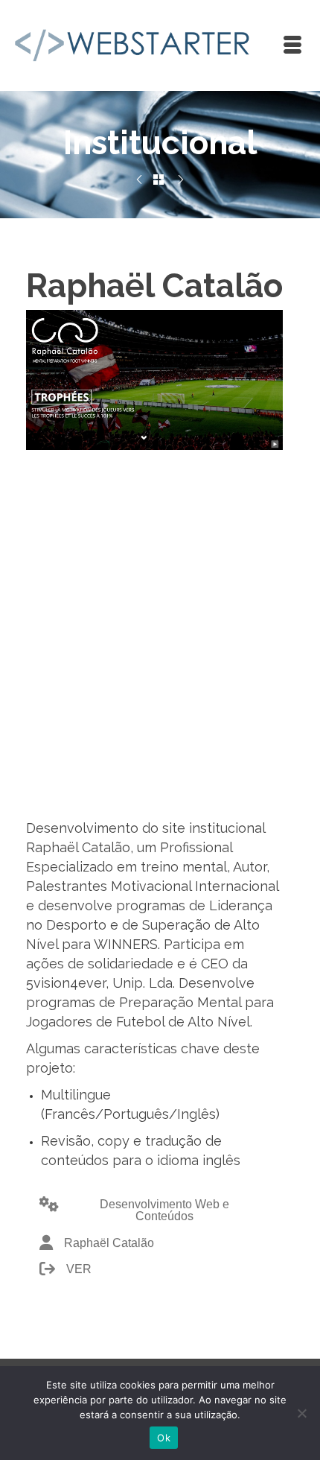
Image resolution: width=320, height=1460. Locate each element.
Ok (163, 1438)
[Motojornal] (181, 180)
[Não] (301, 1413)
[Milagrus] (139, 180)
